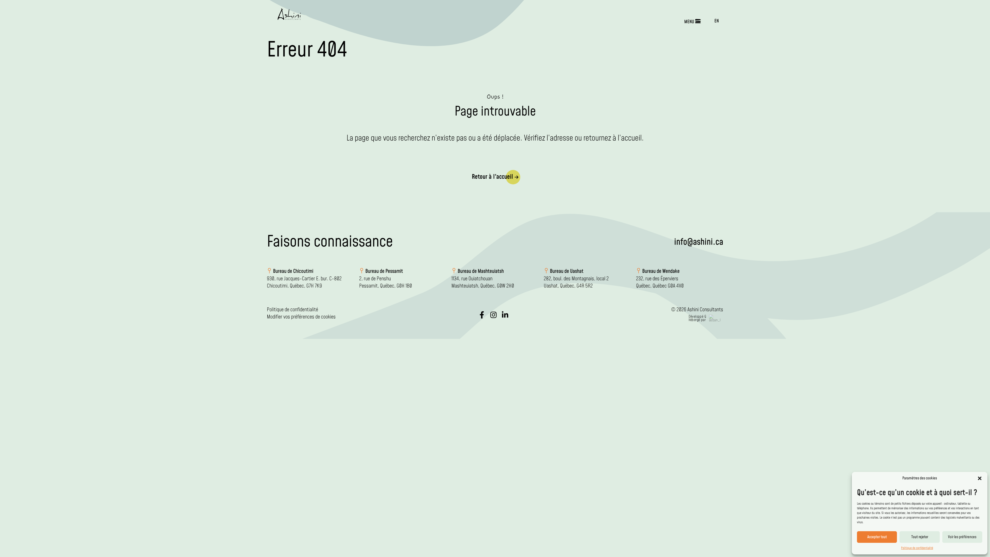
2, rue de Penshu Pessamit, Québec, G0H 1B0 (385, 282)
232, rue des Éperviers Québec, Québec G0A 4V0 (660, 282)
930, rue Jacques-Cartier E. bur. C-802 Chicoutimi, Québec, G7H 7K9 (304, 282)
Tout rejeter (919, 537)
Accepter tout (877, 537)
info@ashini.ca (698, 242)
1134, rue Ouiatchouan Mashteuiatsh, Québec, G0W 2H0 (482, 282)
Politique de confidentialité (917, 548)
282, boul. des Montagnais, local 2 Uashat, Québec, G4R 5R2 (576, 282)
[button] (979, 478)
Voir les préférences (962, 537)
